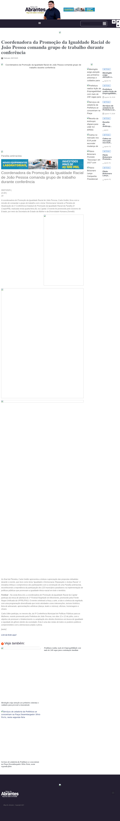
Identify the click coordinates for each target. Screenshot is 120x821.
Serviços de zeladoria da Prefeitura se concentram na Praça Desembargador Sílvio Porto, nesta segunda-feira (20, 764)
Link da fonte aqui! (8, 635)
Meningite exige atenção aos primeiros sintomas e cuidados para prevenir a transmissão (20, 703)
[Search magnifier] (104, 23)
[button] (39, 23)
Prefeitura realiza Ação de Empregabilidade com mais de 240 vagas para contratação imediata (62, 649)
